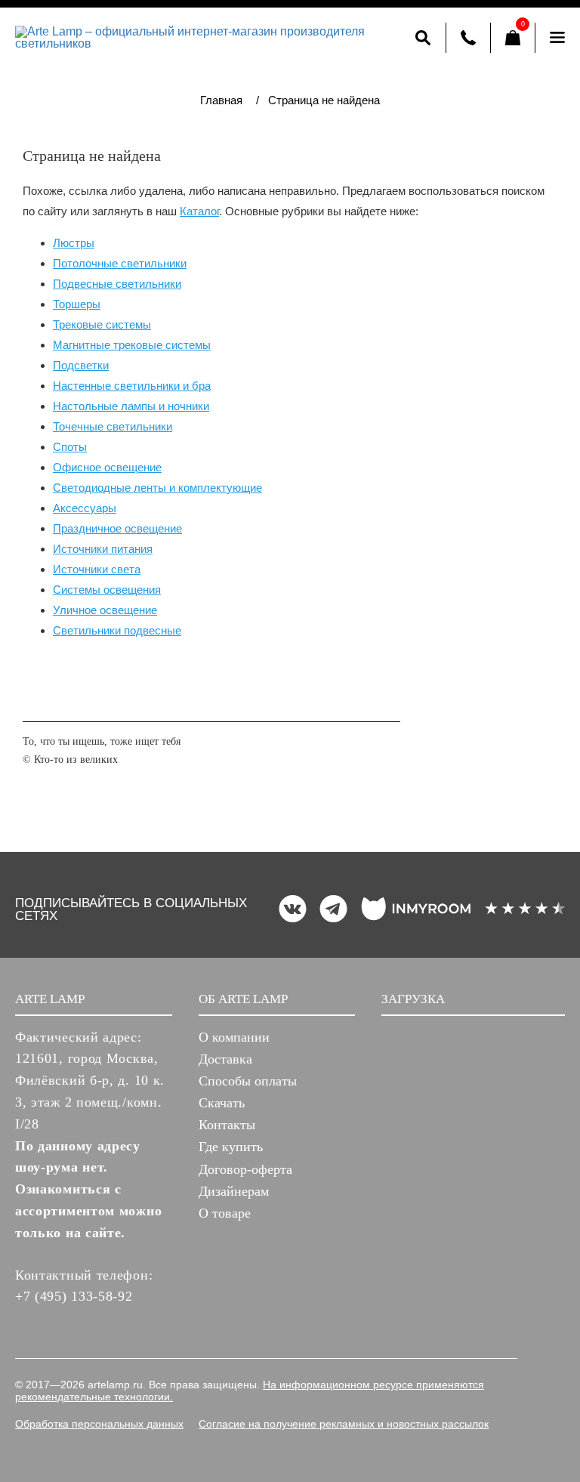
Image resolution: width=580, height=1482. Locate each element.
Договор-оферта (245, 1169)
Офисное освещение (107, 467)
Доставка (225, 1059)
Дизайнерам (234, 1191)
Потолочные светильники (120, 263)
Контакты (227, 1124)
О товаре (225, 1213)
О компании (234, 1037)
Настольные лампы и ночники (131, 406)
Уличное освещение (105, 610)
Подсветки (81, 365)
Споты (70, 446)
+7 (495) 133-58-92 (74, 1296)
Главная (221, 100)
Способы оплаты (248, 1080)
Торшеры (76, 304)
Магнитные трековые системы (132, 344)
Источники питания (103, 548)
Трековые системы (102, 324)
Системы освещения (107, 589)
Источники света (96, 569)
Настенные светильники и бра (132, 385)
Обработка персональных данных (99, 1424)
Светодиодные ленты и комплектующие (157, 487)
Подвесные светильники (117, 283)
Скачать (222, 1102)
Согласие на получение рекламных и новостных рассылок (344, 1424)
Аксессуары (84, 508)
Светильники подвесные (117, 630)
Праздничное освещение (117, 528)
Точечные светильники (112, 426)
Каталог (199, 211)
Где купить (231, 1146)
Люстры (73, 242)
